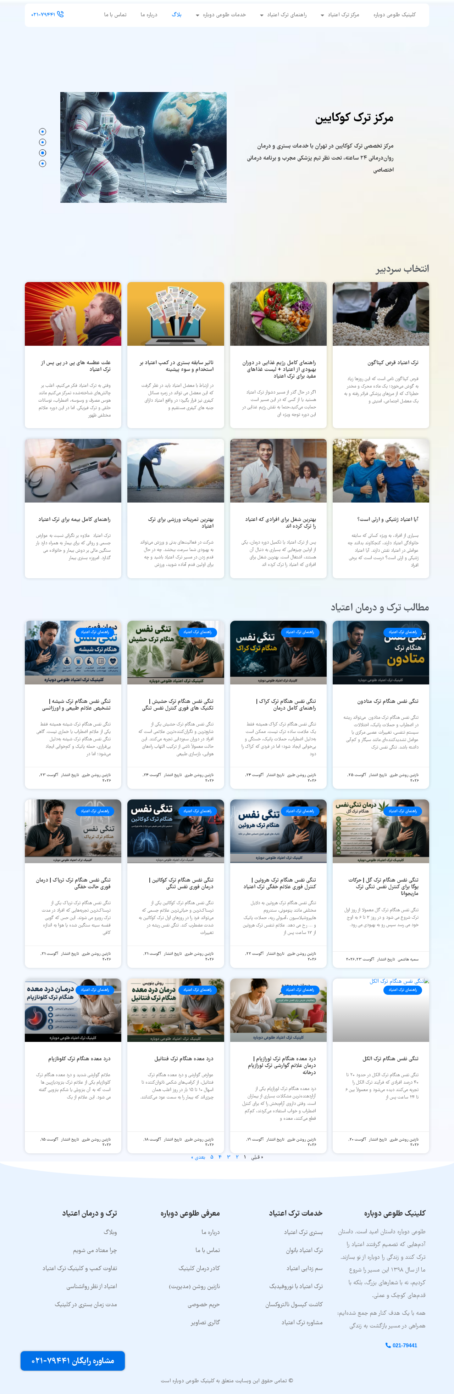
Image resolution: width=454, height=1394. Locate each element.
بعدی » (198, 1157)
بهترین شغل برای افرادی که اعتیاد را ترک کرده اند (280, 523)
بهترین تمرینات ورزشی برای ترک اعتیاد (181, 523)
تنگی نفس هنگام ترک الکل (390, 1059)
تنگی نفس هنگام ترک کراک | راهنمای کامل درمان (286, 705)
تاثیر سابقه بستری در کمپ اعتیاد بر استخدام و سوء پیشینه (176, 366)
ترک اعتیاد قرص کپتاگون (393, 363)
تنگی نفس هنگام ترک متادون (388, 702)
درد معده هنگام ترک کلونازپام (79, 1059)
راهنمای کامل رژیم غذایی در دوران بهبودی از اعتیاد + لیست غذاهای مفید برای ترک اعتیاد (279, 369)
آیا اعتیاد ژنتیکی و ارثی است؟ (388, 520)
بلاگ (177, 15)
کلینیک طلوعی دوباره (394, 15)
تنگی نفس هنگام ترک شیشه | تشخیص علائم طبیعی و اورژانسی (76, 705)
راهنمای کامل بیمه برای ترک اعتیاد (74, 520)
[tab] (42, 131)
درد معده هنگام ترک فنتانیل (184, 1059)
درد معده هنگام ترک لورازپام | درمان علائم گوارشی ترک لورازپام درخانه (282, 1066)
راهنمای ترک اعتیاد (286, 15)
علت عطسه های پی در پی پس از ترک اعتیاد (76, 366)
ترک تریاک (359, 100)
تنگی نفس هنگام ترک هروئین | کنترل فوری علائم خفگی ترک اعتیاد (279, 884)
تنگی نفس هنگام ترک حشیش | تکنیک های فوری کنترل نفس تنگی (178, 705)
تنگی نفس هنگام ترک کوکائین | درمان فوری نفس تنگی (181, 884)
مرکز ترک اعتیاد (343, 15)
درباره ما (149, 15)
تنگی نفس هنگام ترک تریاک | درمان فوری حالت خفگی (73, 884)
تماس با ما (115, 15)
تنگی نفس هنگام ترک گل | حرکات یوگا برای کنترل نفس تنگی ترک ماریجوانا (383, 887)
